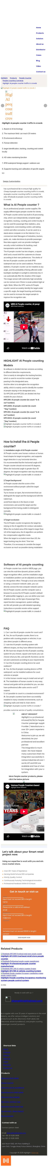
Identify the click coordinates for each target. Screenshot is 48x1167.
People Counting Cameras (13, 80)
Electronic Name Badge (10, 1097)
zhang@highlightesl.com (27, 1000)
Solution (6, 1055)
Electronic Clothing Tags (10, 1102)
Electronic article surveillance (12, 1088)
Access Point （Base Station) (12, 1111)
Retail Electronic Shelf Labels (12, 1092)
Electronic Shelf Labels (10, 1078)
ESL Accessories (7, 1116)
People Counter (25, 78)
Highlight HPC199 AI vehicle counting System (21, 971)
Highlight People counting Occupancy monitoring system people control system (23, 979)
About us (6, 1058)
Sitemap (35, 1153)
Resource (7, 1065)
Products (13, 78)
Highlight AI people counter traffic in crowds (20, 83)
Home (5, 1049)
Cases (5, 1062)
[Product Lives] (6, 1165)
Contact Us (7, 1068)
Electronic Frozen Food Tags (12, 1106)
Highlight (4, 78)
